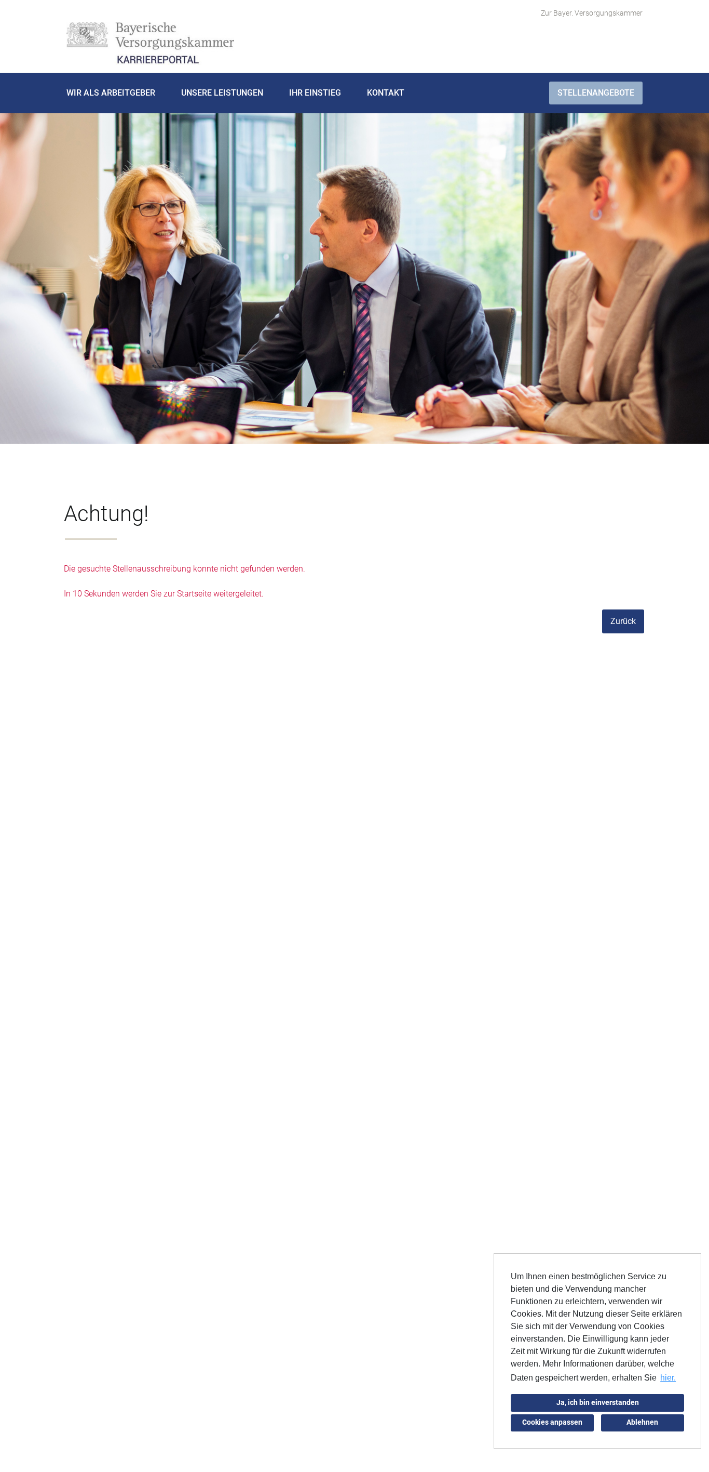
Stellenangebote (595, 93)
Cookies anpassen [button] (552, 1422)
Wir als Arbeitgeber (110, 93)
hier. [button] (668, 1377)
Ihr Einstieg (315, 93)
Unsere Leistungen (222, 93)
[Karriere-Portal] (150, 43)
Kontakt (385, 93)
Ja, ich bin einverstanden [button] (597, 1402)
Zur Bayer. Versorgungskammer (592, 13)
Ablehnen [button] (642, 1422)
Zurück (623, 621)
